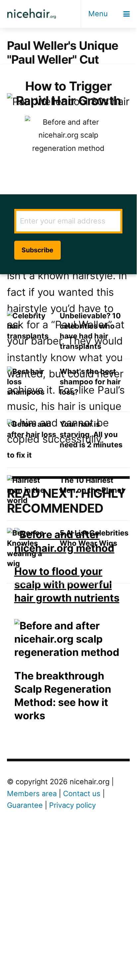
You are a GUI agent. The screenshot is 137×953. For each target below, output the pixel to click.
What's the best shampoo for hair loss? (90, 381)
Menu (98, 13)
